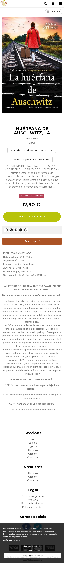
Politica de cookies (32, 507)
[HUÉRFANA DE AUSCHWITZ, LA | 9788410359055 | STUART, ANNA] (32, 65)
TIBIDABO (31, 143)
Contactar (33, 457)
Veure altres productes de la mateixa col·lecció (31, 150)
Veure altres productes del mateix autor (31, 159)
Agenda (32, 446)
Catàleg (32, 442)
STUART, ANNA (31, 139)
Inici (33, 439)
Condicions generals (32, 496)
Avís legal (33, 499)
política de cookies (11, 540)
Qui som (33, 450)
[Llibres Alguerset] (4, 4)
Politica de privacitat (32, 503)
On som (32, 453)
